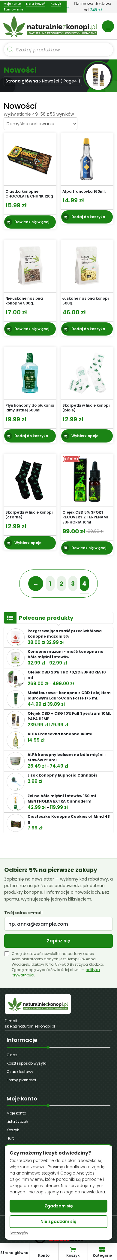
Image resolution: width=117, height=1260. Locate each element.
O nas (12, 1054)
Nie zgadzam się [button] (58, 1221)
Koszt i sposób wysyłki (26, 1063)
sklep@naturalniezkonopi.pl (30, 1026)
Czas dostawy (20, 1071)
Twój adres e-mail (23, 912)
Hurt (10, 1138)
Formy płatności (21, 1080)
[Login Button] (108, 26)
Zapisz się (58, 941)
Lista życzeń (17, 1121)
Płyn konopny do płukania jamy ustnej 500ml (29, 407)
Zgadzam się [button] (58, 1206)
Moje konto (16, 1113)
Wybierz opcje (84, 435)
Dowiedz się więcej (31, 221)
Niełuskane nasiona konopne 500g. (24, 301)
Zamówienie (13, 9)
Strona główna (21, 81)
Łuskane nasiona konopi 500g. (85, 301)
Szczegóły (19, 1233)
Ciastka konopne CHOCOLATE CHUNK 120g (29, 194)
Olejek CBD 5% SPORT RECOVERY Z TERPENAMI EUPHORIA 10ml (85, 517)
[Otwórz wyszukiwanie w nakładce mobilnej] (58, 49)
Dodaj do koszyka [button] (88, 216)
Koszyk (13, 1129)
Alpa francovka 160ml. (84, 191)
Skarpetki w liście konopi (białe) (86, 407)
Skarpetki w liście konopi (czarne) (28, 515)
